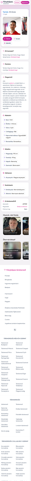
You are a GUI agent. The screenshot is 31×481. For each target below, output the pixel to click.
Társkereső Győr (21, 352)
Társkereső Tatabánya (19, 384)
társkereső (4, 404)
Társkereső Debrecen (19, 344)
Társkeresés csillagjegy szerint (15, 441)
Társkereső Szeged (22, 348)
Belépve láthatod (22, 206)
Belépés (17, 2)
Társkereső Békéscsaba (20, 368)
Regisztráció (25, 2)
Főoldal (7, 276)
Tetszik (17, 39)
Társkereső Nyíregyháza (5, 357)
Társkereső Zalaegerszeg (5, 379)
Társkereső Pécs (6, 352)
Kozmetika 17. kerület (20, 431)
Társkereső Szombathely (5, 368)
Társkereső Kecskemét (19, 357)
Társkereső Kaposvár (4, 384)
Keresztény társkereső (4, 414)
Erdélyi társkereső (21, 409)
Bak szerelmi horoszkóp (20, 469)
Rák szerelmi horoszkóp (20, 452)
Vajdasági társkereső (19, 420)
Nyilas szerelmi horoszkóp (5, 469)
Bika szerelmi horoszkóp (20, 447)
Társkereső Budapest (4, 344)
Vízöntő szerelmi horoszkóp (6, 474)
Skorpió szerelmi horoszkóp (21, 463)
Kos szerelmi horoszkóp (5, 447)
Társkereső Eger (21, 373)
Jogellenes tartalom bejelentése (15, 323)
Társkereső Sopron (22, 379)
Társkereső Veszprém (4, 373)
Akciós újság (5, 431)
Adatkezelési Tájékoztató (13, 312)
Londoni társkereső (22, 425)
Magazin (7, 301)
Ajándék (7, 43)
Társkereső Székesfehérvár (6, 362)
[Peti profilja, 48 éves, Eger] (12, 251)
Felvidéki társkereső (22, 414)
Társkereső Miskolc (7, 348)
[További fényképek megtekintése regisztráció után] (12, 26)
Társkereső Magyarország (20, 390)
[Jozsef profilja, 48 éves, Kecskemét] (12, 226)
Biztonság (8, 315)
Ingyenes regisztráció (11, 283)
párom (12, 83)
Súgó (6, 297)
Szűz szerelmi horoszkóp (20, 458)
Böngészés (8, 279)
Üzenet (7, 39)
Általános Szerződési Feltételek (15, 308)
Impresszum (8, 294)
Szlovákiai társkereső (4, 425)
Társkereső (19, 404)
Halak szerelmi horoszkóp (20, 474)
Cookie (7, 319)
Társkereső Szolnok (22, 362)
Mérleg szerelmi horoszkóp (6, 463)
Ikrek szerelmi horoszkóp (5, 452)
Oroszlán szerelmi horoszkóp (6, 458)
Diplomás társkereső (4, 409)
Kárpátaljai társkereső (4, 420)
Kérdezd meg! (15, 57)
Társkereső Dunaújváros (5, 390)
